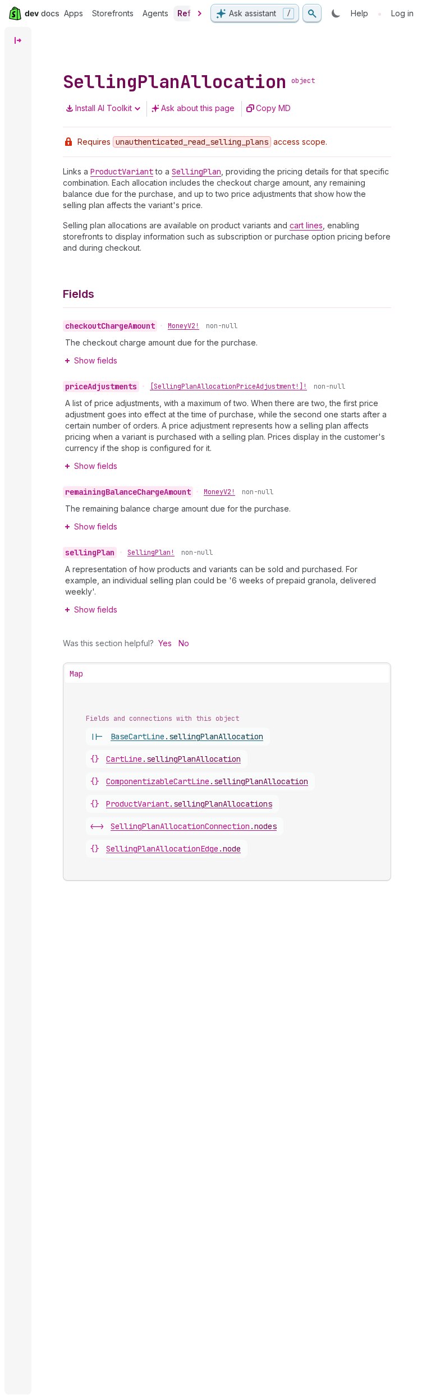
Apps (73, 13)
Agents (155, 13)
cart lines (306, 225)
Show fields (95, 360)
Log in (402, 13)
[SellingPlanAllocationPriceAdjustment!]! (228, 386)
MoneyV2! (183, 325)
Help (359, 13)
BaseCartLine (187, 736)
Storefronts (113, 13)
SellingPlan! (151, 552)
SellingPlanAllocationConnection (194, 826)
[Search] (312, 13)
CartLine (173, 759)
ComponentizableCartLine (207, 781)
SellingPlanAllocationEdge (173, 849)
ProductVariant (189, 804)
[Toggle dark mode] (336, 13)
